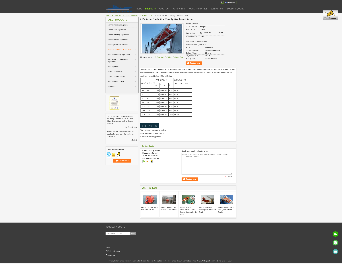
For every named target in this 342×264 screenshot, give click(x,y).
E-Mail (108, 251)
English (231, 2)
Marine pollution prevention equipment (118, 60)
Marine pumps (113, 66)
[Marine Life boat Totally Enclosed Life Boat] (150, 199)
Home (139, 9)
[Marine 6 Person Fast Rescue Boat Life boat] (169, 199)
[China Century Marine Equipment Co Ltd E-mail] (147, 161)
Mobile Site (111, 255)
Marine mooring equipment (118, 25)
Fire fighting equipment (116, 76)
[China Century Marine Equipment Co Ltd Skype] (143, 161)
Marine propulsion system (118, 45)
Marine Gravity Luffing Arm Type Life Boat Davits (226, 209)
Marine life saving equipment (119, 54)
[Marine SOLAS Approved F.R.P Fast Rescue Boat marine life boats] (188, 199)
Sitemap (116, 251)
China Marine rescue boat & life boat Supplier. (136, 261)
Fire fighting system (115, 71)
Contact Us (217, 9)
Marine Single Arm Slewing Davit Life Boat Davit (207, 209)
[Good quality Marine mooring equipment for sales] (114, 103)
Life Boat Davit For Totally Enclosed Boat (168, 57)
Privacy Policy (113, 261)
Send (133, 234)
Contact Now (195, 63)
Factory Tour (179, 9)
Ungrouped (112, 86)
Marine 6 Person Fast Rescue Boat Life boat (168, 208)
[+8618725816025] (335, 243)
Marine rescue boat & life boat (137, 16)
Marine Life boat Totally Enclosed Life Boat (149, 208)
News (108, 248)
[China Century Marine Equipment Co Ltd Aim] (151, 161)
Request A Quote (235, 9)
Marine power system (116, 81)
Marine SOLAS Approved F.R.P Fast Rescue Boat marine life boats (188, 210)
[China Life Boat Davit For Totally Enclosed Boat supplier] (162, 38)
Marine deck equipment (117, 30)
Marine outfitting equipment (118, 35)
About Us (163, 9)
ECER (230, 261)
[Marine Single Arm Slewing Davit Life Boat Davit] (207, 199)
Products (150, 9)
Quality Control (198, 9)
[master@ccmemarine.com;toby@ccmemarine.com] (335, 252)
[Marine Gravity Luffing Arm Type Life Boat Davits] (226, 199)
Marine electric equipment (118, 40)
